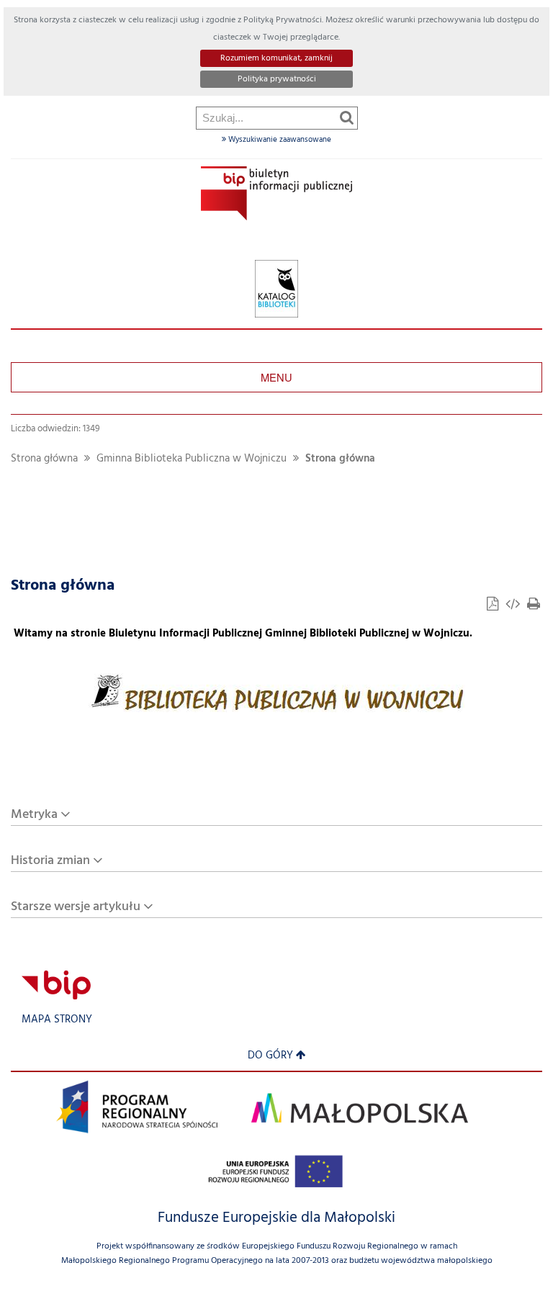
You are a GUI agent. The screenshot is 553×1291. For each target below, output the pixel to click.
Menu (276, 376)
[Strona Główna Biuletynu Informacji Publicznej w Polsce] (56, 984)
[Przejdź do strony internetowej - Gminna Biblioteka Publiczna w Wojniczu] (276, 289)
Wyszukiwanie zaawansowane (278, 139)
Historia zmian (50, 860)
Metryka (34, 814)
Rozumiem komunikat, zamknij (276, 58)
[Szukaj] (346, 117)
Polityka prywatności (277, 79)
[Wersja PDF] (494, 606)
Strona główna (44, 459)
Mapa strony (57, 1020)
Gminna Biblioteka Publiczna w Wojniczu (191, 459)
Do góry (270, 1056)
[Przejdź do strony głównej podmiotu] (276, 193)
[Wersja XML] (514, 606)
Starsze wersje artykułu (75, 906)
